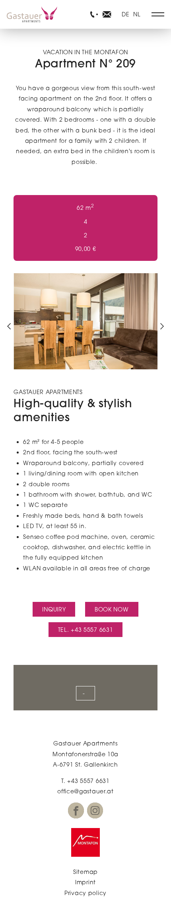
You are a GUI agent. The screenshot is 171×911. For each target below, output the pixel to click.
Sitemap (85, 871)
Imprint (85, 882)
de (125, 14)
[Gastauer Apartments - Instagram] (95, 810)
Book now (112, 609)
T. (85, 780)
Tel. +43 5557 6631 (85, 629)
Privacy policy (85, 892)
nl (136, 14)
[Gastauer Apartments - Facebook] (76, 810)
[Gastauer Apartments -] (92, 14)
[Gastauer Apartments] (32, 14)
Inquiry (54, 609)
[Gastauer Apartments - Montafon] (85, 842)
